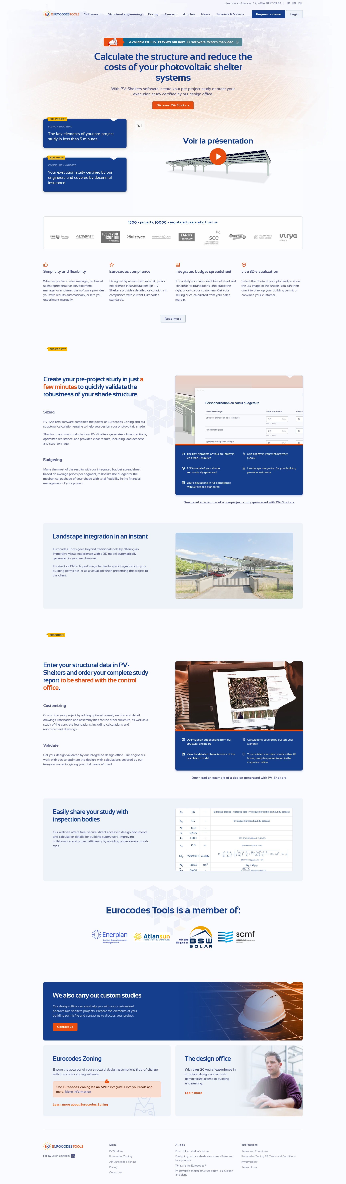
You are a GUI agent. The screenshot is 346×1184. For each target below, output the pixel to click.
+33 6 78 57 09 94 (269, 3)
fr (288, 3)
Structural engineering (125, 14)
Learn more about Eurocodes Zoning (80, 1104)
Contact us (65, 1026)
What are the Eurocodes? (190, 1165)
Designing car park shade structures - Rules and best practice (204, 1158)
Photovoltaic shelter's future (192, 1151)
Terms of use (249, 1167)
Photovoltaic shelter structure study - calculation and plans (204, 1172)
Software (91, 14)
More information (78, 1091)
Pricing (153, 14)
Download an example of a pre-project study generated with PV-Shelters (239, 502)
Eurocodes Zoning (120, 1156)
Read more (173, 318)
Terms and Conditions (254, 1151)
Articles (189, 14)
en (294, 3)
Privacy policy (249, 1161)
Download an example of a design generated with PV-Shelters (239, 777)
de (300, 3)
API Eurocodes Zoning (122, 1161)
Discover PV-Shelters (173, 105)
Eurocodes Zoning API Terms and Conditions (268, 1156)
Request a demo (268, 14)
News (205, 14)
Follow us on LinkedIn (56, 1155)
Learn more (193, 1092)
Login (294, 14)
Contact (171, 14)
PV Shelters (116, 1151)
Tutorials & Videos (230, 14)
